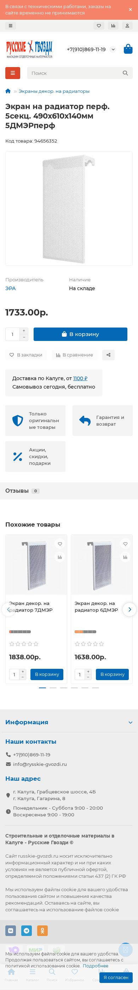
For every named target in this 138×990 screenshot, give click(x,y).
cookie (68, 889)
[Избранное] (98, 26)
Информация (26, 722)
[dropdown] (10, 26)
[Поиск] (125, 73)
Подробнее (95, 965)
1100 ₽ (80, 378)
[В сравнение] (59, 557)
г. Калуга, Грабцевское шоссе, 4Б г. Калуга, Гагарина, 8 (54, 795)
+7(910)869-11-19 (86, 49)
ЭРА (10, 288)
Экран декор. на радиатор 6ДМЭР (96, 606)
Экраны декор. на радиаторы (54, 91)
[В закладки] (59, 543)
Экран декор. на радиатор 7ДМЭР (31, 606)
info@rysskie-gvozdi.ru (40, 764)
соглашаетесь (21, 909)
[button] (8, 609)
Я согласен (116, 977)
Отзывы (21, 490)
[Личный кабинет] (127, 26)
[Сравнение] (113, 26)
